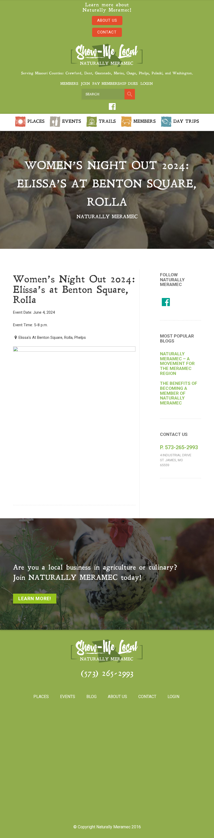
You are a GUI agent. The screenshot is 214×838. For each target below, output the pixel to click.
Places (35, 121)
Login (146, 84)
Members (69, 84)
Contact (107, 32)
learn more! (34, 598)
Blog (91, 696)
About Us (107, 20)
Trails (106, 121)
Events (70, 121)
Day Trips (185, 121)
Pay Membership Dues (115, 84)
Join (85, 84)
